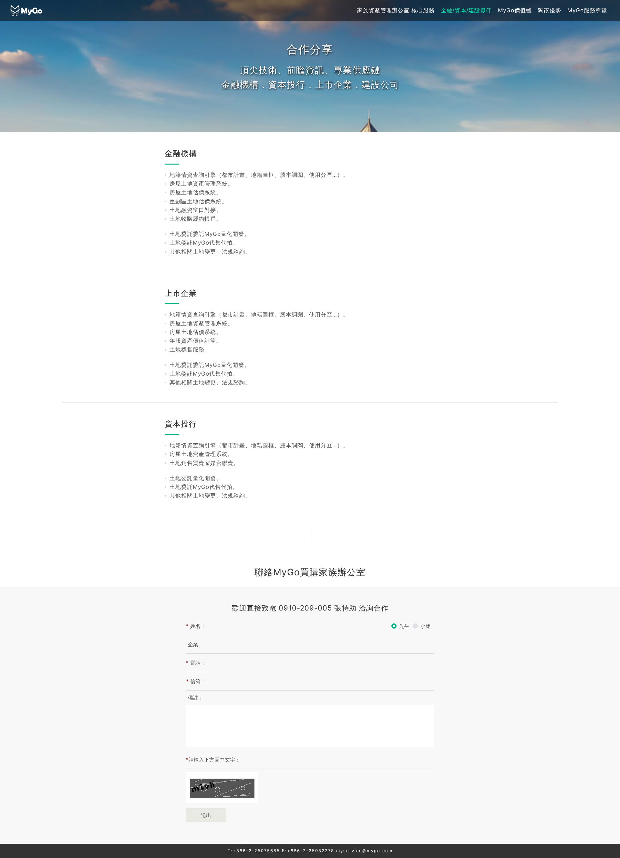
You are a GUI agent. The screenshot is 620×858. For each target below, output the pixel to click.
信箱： (195, 681)
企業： (195, 644)
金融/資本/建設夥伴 (466, 10)
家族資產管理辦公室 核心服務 (396, 10)
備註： (195, 697)
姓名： (195, 626)
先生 (404, 626)
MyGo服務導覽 (587, 10)
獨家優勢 (549, 10)
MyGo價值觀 (515, 10)
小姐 (425, 626)
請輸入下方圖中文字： (213, 759)
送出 (206, 815)
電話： (195, 663)
